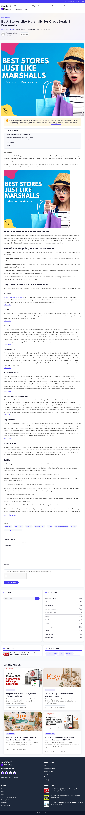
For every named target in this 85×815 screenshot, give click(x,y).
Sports (47, 623)
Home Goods (18, 526)
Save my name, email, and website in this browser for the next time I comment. (28, 571)
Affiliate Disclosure (56, 124)
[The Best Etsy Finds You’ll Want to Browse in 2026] (62, 689)
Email (45, 558)
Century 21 (8, 526)
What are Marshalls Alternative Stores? (19, 134)
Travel (26, 9)
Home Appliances (44, 6)
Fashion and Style (30, 6)
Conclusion (10, 142)
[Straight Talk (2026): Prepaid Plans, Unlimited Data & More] (46, 797)
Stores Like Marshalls (61, 526)
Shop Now (7, 304)
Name (6, 558)
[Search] (82, 7)
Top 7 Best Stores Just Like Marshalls (18, 140)
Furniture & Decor (50, 612)
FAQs (8, 145)
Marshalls (47, 156)
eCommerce (5, 17)
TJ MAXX (73, 526)
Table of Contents (12, 130)
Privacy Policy (5, 800)
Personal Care (57, 6)
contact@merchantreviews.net (75, 1)
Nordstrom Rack (39, 526)
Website (6, 564)
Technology (18, 9)
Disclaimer (4, 803)
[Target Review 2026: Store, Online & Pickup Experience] (23, 689)
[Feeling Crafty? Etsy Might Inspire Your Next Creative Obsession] (23, 733)
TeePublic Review (10, 515)
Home (3, 29)
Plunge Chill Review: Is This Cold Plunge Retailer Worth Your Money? (67, 803)
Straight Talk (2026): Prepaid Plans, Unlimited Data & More (66, 797)
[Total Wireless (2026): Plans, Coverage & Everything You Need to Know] (46, 790)
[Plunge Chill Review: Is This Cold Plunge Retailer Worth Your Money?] (46, 804)
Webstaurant (49, 637)
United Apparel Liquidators (13, 530)
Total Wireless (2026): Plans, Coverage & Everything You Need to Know (64, 790)
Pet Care (67, 6)
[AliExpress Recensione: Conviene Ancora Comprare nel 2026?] (62, 733)
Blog (2, 794)
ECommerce (18, 6)
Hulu (61, 653)
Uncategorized (49, 634)
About (3, 791)
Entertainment (49, 605)
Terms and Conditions (8, 797)
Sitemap (46, 780)
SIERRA (50, 526)
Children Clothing (50, 598)
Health (47, 616)
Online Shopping (52, 653)
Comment (7, 545)
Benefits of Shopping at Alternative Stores (20, 137)
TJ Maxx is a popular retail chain (14, 297)
